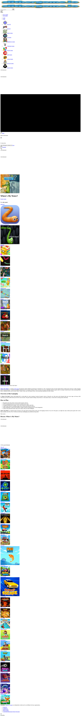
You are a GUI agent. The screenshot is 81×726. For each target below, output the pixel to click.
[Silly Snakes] (5, 265)
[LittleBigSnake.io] (5, 330)
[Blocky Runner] (5, 639)
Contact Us (5, 708)
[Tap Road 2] (5, 522)
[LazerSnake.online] (5, 384)
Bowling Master (4, 683)
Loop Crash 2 (3, 491)
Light (4, 17)
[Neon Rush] (5, 671)
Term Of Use (5, 709)
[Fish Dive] (10, 564)
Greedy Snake (3, 342)
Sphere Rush (3, 596)
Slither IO (2, 204)
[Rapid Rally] (5, 575)
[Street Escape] (10, 595)
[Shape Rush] (5, 490)
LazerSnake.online (4, 374)
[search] (13, 9)
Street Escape (3, 576)
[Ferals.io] (5, 373)
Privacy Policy (6, 710)
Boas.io (2, 299)
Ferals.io (2, 363)
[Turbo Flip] (5, 512)
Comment (4, 147)
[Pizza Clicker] (5, 617)
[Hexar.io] (5, 362)
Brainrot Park (3, 694)
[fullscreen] (1, 149)
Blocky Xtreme (4, 650)
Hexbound (3, 469)
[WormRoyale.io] (5, 319)
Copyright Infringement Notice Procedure (11, 711)
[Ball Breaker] (5, 649)
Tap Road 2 (3, 513)
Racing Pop (3, 523)
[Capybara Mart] (5, 468)
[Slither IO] (10, 223)
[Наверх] (1, 714)
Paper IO (2, 244)
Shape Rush (3, 480)
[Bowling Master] (5, 693)
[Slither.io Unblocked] (10, 243)
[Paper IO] (5, 254)
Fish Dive (2, 545)
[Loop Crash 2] (5, 501)
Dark (4, 19)
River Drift (3, 618)
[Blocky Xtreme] (5, 660)
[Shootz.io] (5, 341)
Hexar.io (2, 353)
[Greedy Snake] (5, 351)
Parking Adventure (4, 672)
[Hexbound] (5, 479)
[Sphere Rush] (5, 606)
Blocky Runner (4, 629)
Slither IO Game (9, 705)
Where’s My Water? (5, 388)
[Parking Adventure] (5, 682)
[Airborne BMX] (5, 457)
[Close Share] (1, 138)
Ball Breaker (3, 640)
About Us (5, 707)
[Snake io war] (5, 297)
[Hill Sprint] (5, 544)
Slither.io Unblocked (5, 224)
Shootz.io (2, 331)
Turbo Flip (3, 502)
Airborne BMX (4, 448)
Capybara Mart (4, 459)
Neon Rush (3, 661)
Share (3, 133)
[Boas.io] (5, 308)
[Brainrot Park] (5, 703)
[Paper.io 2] (5, 287)
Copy (13, 145)
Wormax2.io (3, 266)
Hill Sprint (3, 534)
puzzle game (16, 388)
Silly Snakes (3, 255)
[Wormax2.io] (5, 276)
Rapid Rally (3, 565)
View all (2, 447)
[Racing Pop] (5, 533)
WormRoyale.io (4, 309)
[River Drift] (5, 628)
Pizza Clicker (3, 607)
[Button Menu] (2, 12)
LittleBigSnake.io (4, 320)
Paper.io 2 (2, 277)
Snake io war (3, 288)
